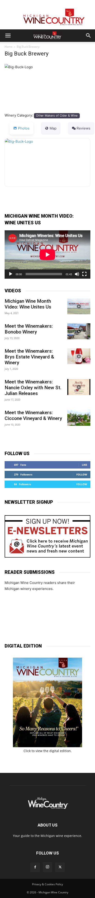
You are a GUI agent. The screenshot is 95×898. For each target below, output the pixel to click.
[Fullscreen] (84, 274)
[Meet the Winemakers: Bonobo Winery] (78, 331)
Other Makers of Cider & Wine (56, 115)
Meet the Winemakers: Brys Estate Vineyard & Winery (29, 356)
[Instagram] (47, 867)
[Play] (10, 274)
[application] (47, 254)
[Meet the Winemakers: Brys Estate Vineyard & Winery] (78, 356)
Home (8, 47)
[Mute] (77, 274)
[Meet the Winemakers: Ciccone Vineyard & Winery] (78, 418)
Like (84, 464)
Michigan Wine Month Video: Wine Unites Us (28, 304)
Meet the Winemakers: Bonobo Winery (29, 329)
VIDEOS (13, 290)
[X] (60, 867)
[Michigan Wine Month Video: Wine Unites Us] (78, 306)
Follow (81, 474)
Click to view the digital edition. (48, 751)
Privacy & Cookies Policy (47, 884)
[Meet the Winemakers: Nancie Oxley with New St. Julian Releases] (78, 387)
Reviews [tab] (83, 128)
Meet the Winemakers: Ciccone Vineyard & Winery (33, 415)
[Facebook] (35, 867)
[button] (7, 35)
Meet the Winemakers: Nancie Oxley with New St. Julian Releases (33, 387)
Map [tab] (53, 128)
